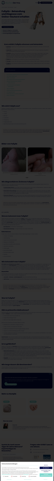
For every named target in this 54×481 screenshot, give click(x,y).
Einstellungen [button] (26, 474)
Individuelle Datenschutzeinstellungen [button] (46, 475)
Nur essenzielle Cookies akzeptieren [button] (46, 471)
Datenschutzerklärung (6, 474)
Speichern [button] (46, 465)
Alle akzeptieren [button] (46, 467)
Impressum (45, 479)
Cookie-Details (9, 479)
